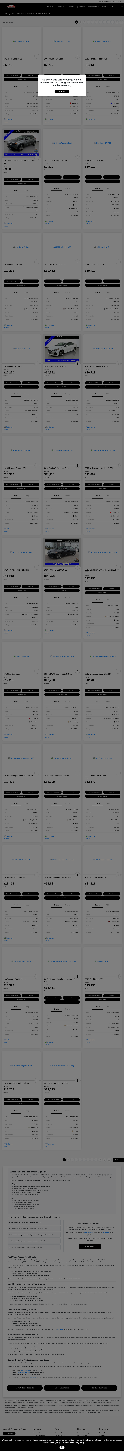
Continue (62, 91)
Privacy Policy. (79, 1443)
